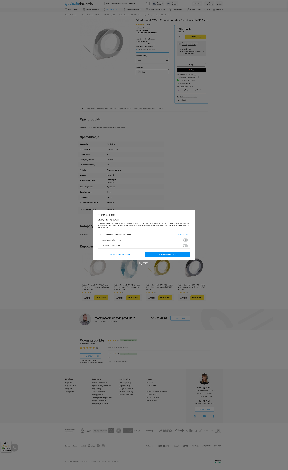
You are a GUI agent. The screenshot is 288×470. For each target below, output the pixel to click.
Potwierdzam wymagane (120, 254)
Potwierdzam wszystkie (168, 254)
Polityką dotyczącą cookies (149, 223)
